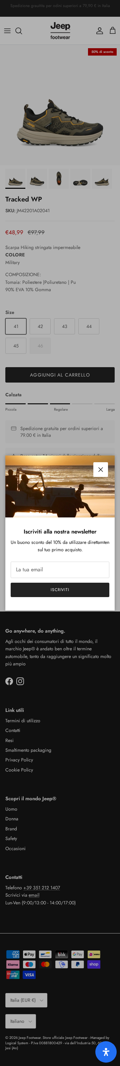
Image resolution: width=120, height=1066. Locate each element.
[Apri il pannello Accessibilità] (106, 1052)
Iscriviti (60, 590)
